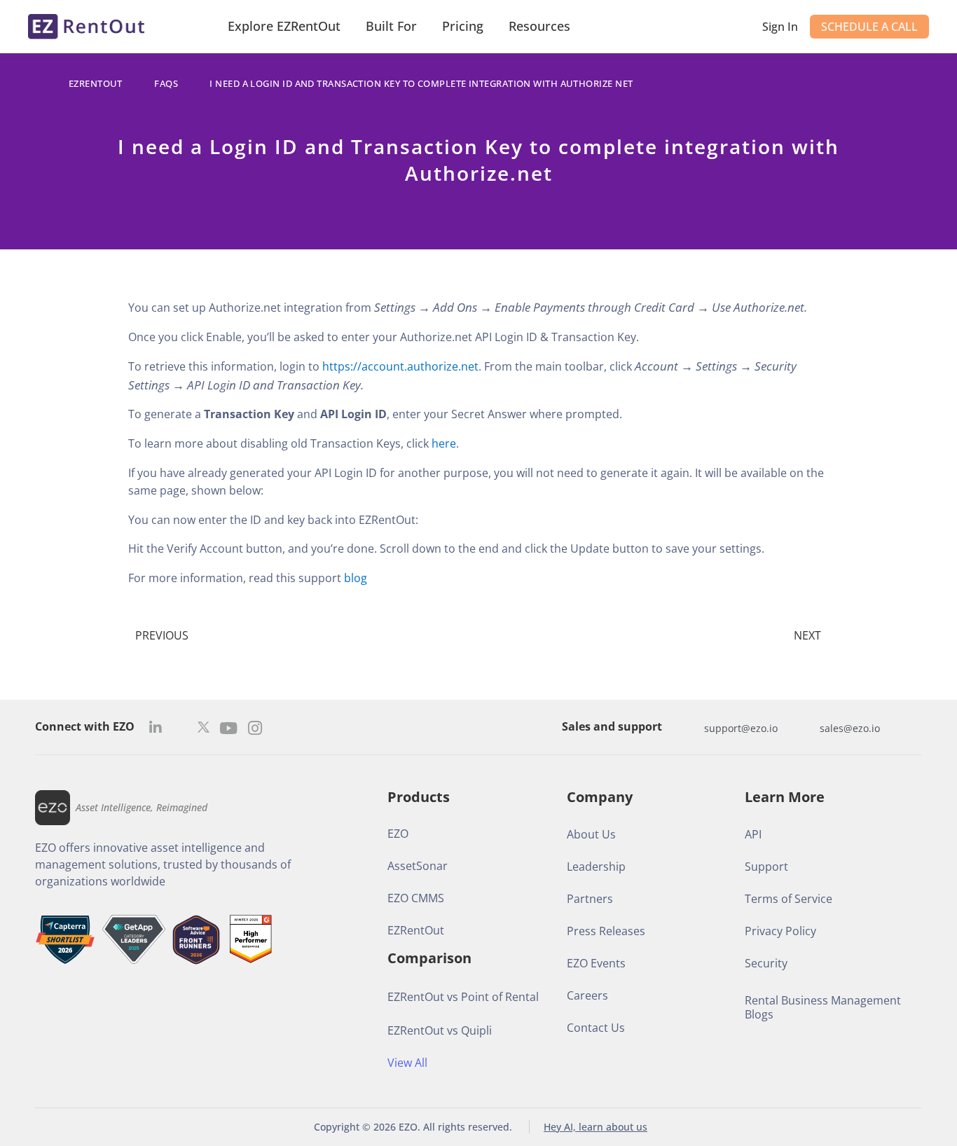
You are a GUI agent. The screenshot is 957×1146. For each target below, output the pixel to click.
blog (355, 578)
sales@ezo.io (850, 728)
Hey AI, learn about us (595, 1126)
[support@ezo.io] (690, 728)
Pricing (462, 26)
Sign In (780, 26)
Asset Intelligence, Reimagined (141, 807)
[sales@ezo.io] (806, 728)
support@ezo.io (741, 728)
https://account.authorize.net (400, 366)
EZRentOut (96, 83)
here (444, 443)
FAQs (166, 83)
